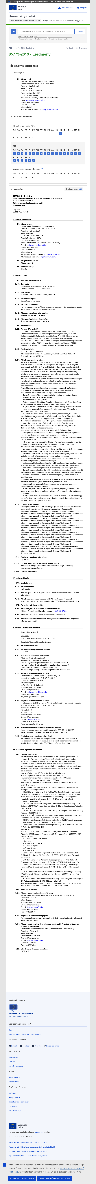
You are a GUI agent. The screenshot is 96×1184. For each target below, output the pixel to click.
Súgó (11, 1030)
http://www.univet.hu (50, 109)
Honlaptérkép (14, 1082)
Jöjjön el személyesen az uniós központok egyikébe (28, 1155)
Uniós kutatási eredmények (19, 1102)
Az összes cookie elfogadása (22, 1178)
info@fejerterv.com (34, 719)
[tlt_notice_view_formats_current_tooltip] (80, 189)
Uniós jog (12, 1093)
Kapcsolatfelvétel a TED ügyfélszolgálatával (25, 1034)
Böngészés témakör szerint (58, 39)
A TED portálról (14, 1077)
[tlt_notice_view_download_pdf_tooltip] (14, 153)
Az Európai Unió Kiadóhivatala (21, 1014)
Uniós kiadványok (15, 1110)
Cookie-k (12, 1062)
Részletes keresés (25, 39)
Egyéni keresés (40, 39)
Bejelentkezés (67, 8)
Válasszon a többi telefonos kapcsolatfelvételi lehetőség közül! (32, 1147)
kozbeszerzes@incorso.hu (37, 692)
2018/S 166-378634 (60, 611)
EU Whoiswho (14, 1106)
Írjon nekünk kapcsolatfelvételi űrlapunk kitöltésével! (28, 1151)
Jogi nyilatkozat (14, 1057)
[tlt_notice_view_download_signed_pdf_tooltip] (60, 133)
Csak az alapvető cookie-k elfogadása (54, 1178)
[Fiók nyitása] (11, 65)
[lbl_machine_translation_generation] (42, 169)
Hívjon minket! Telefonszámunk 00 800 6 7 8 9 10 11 (28, 1143)
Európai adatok (14, 1097)
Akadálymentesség (16, 1066)
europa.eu (39, 1132)
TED (10, 48)
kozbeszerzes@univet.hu (35, 100)
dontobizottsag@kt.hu (35, 907)
